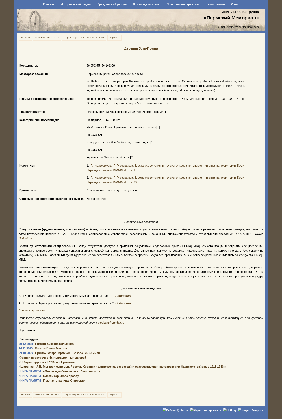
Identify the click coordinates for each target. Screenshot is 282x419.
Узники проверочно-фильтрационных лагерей (52, 357)
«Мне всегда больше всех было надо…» (59, 371)
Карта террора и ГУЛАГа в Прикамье (84, 37)
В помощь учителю (146, 4)
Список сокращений (32, 310)
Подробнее (26, 238)
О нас (235, 4)
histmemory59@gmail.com (243, 27)
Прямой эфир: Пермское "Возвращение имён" (60, 353)
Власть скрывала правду (49, 376)
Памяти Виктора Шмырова (46, 343)
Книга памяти (215, 4)
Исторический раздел (76, 4)
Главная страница (44, 380)
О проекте (77, 380)
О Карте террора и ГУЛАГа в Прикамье (47, 362)
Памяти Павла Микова (43, 348)
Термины (114, 37)
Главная (49, 4)
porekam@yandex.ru (111, 322)
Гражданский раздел (112, 4)
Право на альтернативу (183, 4)
